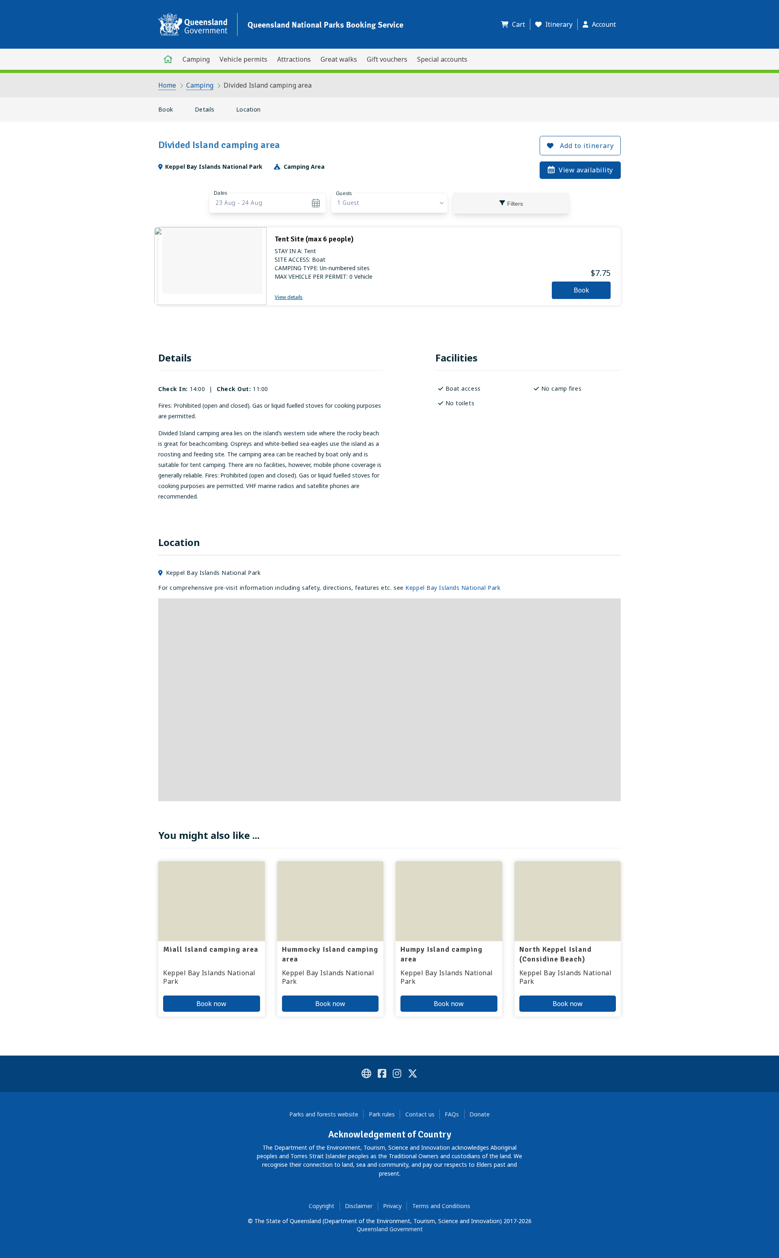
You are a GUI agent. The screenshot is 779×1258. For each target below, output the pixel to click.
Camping (196, 59)
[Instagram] (397, 1075)
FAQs (452, 1114)
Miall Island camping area (210, 949)
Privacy (392, 1206)
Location (248, 109)
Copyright (321, 1206)
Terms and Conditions (441, 1206)
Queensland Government (390, 1229)
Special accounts (442, 59)
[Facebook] (382, 1075)
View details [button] (289, 297)
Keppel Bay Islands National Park (452, 587)
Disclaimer (358, 1206)
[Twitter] (412, 1075)
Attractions (294, 59)
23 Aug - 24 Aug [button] (239, 202)
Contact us (420, 1114)
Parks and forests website (323, 1114)
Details (204, 109)
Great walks (339, 59)
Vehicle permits (243, 59)
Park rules (382, 1114)
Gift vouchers (387, 59)
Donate (479, 1114)
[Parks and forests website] (366, 1075)
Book (165, 109)
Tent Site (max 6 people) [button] (314, 238)
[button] (515, 24)
